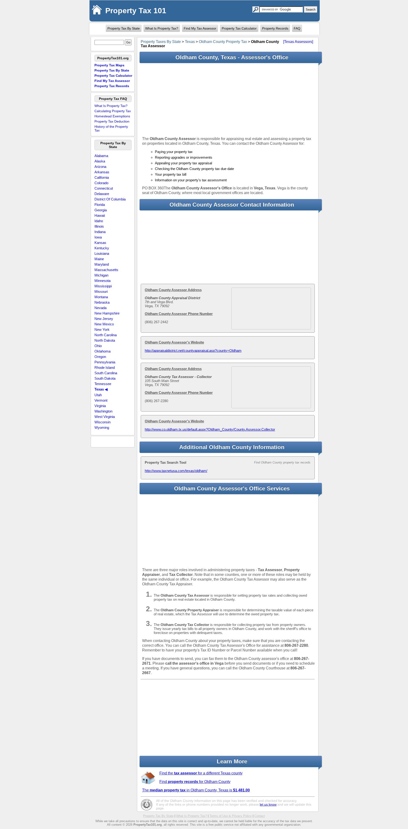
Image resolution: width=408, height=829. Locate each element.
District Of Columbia (110, 199)
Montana (101, 297)
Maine (99, 259)
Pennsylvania (104, 362)
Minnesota (102, 281)
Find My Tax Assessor (200, 28)
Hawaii (99, 215)
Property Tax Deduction (111, 121)
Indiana (100, 232)
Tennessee (102, 384)
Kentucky (101, 248)
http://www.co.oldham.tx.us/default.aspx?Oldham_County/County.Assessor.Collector (210, 429)
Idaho (98, 221)
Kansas (100, 243)
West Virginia (104, 417)
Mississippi (103, 286)
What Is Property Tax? (161, 28)
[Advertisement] (228, 100)
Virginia (100, 406)
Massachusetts (106, 270)
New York (102, 329)
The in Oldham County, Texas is (196, 790)
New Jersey (103, 319)
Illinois (99, 226)
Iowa (98, 237)
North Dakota (104, 340)
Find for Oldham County (194, 782)
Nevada (100, 308)
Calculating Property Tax (112, 111)
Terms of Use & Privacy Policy (230, 816)
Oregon (100, 357)
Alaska (99, 161)
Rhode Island (104, 368)
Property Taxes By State (161, 42)
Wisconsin (102, 422)
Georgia (100, 210)
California (101, 177)
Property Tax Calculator (239, 28)
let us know (268, 804)
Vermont (100, 400)
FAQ (297, 28)
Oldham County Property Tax (223, 42)
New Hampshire (106, 313)
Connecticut (103, 188)
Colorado (101, 183)
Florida (99, 205)
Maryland (101, 264)
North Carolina (105, 335)
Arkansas (101, 172)
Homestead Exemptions (112, 116)
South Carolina (105, 373)
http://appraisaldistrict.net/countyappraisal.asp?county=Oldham (193, 351)
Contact (259, 816)
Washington (103, 411)
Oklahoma (102, 351)
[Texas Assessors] (298, 42)
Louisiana (101, 253)
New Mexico (104, 324)
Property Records (275, 28)
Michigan (101, 275)
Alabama (101, 156)
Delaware (101, 194)
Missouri (101, 291)
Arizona (100, 167)
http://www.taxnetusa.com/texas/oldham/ (176, 471)
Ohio (98, 346)
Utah (98, 395)
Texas (190, 42)
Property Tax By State (123, 28)
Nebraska (102, 302)
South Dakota (104, 378)
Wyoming (101, 427)
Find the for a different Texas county (200, 773)
